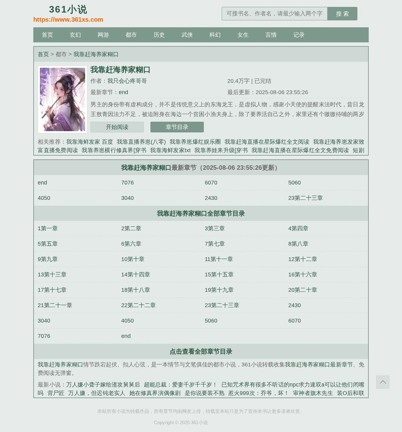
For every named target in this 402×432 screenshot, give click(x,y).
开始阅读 (117, 127)
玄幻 (75, 35)
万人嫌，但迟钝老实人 (96, 393)
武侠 (187, 35)
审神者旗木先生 (313, 393)
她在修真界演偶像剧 (155, 393)
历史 (159, 35)
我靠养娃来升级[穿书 (221, 150)
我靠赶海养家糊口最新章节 (319, 364)
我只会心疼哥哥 (127, 81)
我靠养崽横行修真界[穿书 (114, 150)
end (123, 92)
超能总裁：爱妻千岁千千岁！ (181, 384)
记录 (299, 35)
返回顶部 (382, 382)
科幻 (215, 35)
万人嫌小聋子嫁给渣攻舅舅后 (103, 384)
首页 (47, 35)
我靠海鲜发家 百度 (89, 142)
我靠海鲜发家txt (170, 150)
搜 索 (342, 14)
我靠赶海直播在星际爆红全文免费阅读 (300, 150)
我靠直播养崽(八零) (141, 142)
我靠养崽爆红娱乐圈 (195, 142)
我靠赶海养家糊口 (96, 54)
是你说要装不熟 (205, 393)
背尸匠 (56, 393)
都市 (131, 35)
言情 (271, 35)
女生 (243, 35)
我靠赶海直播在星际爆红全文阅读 (267, 142)
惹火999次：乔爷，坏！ (258, 393)
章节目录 (177, 127)
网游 (103, 35)
